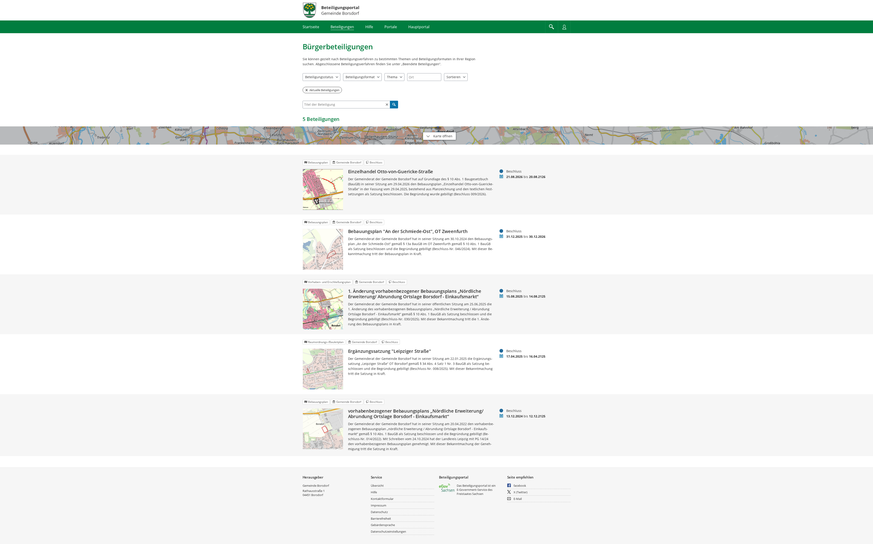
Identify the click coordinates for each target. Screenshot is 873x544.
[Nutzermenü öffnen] (564, 26)
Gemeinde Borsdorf (316, 486)
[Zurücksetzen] (387, 104)
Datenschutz (379, 512)
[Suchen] (394, 104)
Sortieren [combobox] (454, 77)
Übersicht (377, 486)
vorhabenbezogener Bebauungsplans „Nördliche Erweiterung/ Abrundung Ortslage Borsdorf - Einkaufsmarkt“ (416, 413)
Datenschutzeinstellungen (388, 531)
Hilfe (374, 492)
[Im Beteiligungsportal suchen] (551, 26)
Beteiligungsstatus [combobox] (319, 77)
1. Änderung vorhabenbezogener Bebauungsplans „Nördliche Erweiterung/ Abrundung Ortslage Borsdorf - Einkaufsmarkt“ (414, 293)
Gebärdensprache (383, 525)
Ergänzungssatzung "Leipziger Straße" (389, 351)
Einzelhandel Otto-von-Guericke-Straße (390, 171)
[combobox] (424, 77)
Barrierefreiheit (381, 518)
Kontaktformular (382, 499)
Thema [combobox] (392, 77)
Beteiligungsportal (340, 7)
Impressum (378, 505)
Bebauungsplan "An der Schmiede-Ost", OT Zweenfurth (408, 231)
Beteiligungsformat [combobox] (360, 77)
